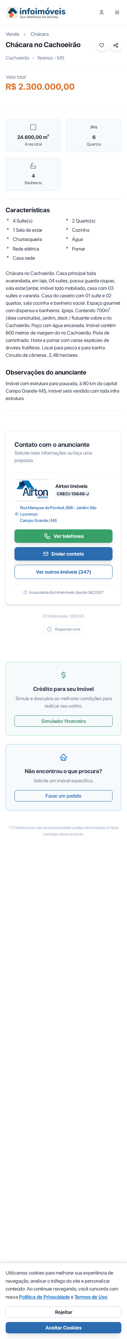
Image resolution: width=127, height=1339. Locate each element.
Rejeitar (63, 1312)
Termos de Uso (90, 1297)
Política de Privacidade (44, 1297)
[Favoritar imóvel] (101, 45)
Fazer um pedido (63, 796)
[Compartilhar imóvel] (115, 45)
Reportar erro (67, 629)
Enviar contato (68, 554)
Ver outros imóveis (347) (63, 572)
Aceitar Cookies (63, 1327)
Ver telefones (69, 536)
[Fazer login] (101, 12)
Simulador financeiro (63, 721)
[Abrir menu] (117, 12)
